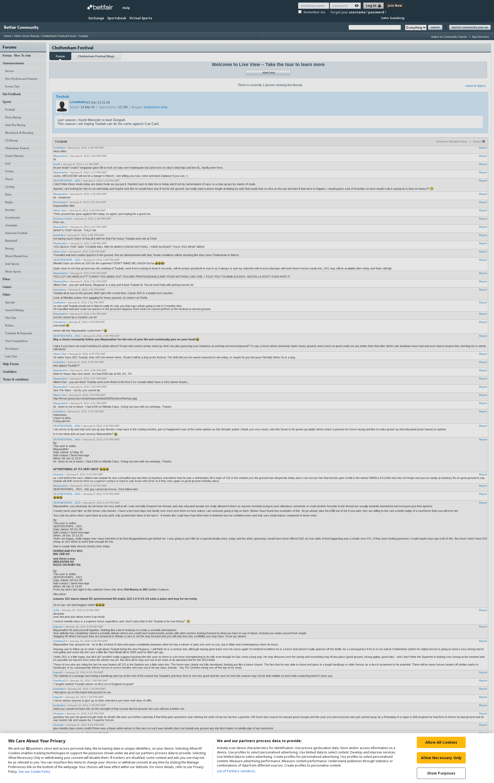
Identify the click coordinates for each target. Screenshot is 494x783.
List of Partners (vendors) (236, 771)
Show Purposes (441, 773)
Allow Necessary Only (441, 757)
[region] (247, 758)
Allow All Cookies (441, 742)
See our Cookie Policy (34, 771)
